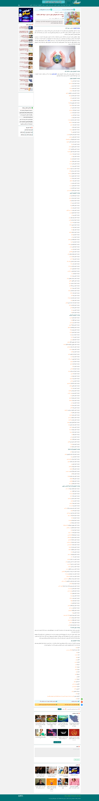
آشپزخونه (39, 5)
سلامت (43, 5)
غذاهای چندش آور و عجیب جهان (63, 787)
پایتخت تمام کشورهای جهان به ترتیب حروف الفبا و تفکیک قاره (50, 15)
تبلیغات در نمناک (67, 795)
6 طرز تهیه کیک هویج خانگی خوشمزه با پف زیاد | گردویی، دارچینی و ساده (26, 110)
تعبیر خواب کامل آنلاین (28, 129)
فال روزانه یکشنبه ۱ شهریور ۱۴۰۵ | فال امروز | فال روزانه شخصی (51, 788)
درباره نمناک (73, 795)
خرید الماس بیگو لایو (75, 701)
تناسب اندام (51, 5)
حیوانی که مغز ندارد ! (53, 737)
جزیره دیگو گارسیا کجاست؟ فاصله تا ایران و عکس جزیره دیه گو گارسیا (63, 724)
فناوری (31, 5)
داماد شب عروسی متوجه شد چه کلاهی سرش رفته (52, 775)
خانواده (55, 5)
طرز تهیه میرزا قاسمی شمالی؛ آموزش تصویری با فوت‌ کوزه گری (26, 112)
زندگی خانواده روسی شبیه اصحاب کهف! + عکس (40, 775)
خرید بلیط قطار (23, 134)
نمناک (69, 5)
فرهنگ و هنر (63, 5)
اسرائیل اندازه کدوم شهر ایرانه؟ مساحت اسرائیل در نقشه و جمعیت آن (74, 724)
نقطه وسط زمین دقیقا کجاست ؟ (40, 737)
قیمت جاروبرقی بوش (28, 132)
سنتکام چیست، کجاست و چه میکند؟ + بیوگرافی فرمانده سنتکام (52, 724)
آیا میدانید (59, 709)
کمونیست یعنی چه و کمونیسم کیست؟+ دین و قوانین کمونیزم (74, 737)
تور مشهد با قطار (29, 134)
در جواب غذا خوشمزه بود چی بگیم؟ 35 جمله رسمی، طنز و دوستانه (40, 724)
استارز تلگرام (22, 132)
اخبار (67, 5)
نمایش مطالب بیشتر (57, 742)
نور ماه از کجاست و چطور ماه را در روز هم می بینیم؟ (63, 737)
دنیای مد (46, 5)
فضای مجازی (54, 74)
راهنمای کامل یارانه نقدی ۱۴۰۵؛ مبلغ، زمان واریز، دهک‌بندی (47, 704)
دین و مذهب (35, 5)
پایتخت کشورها (77, 28)
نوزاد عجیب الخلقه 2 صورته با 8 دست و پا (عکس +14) (48, 701)
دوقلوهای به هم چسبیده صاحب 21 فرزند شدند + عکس (74, 787)
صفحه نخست (78, 795)
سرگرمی (58, 5)
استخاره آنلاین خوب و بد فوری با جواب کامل (71, 704)
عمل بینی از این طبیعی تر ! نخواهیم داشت (63, 775)
